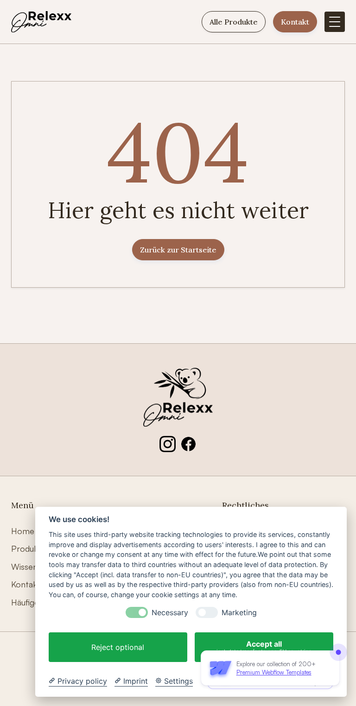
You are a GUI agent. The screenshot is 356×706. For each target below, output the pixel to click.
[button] (334, 22)
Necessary (170, 612)
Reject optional (117, 647)
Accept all (264, 647)
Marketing (239, 612)
